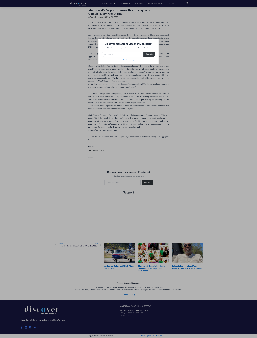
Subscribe (149, 54)
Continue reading (128, 60)
